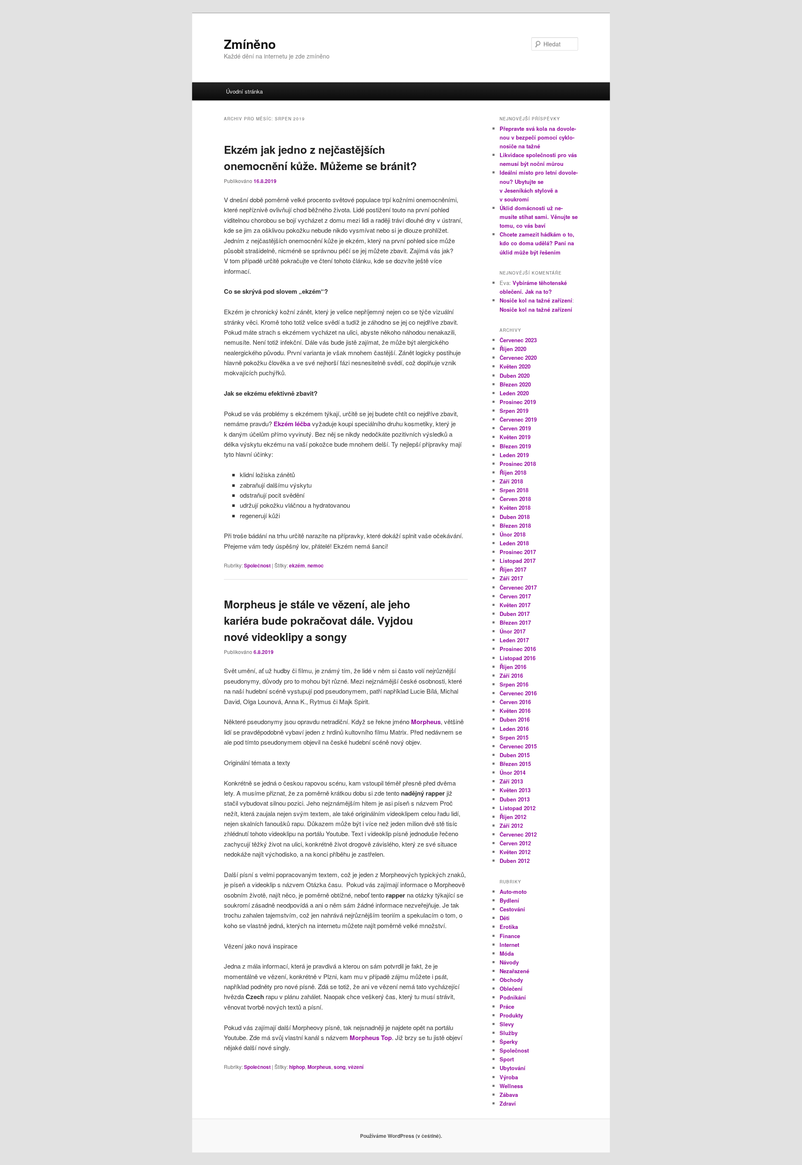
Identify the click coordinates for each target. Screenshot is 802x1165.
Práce (507, 1006)
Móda (507, 953)
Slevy (507, 1024)
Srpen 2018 (514, 490)
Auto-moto (513, 891)
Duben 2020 (515, 375)
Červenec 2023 (518, 340)
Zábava (509, 1095)
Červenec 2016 (518, 693)
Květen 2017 (515, 605)
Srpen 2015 (514, 737)
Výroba (509, 1077)
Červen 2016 (515, 702)
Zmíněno (250, 44)
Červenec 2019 (518, 419)
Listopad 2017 (518, 561)
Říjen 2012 (513, 817)
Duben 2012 (515, 861)
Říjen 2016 (513, 667)
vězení (355, 1067)
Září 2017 (511, 578)
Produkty (511, 1015)
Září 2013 (511, 781)
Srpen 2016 (514, 684)
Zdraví (508, 1103)
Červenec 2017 (518, 587)
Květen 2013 (515, 790)
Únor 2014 (512, 772)
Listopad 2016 (518, 658)
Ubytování (512, 1068)
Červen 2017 (515, 596)
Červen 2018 (515, 499)
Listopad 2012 (518, 808)
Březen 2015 (515, 764)
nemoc (315, 565)
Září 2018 (511, 481)
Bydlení (509, 900)
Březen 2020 (515, 384)
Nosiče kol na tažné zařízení (536, 300)
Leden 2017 (514, 640)
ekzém (297, 565)
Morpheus (319, 1067)
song (339, 1067)
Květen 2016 (515, 711)
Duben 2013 (515, 799)
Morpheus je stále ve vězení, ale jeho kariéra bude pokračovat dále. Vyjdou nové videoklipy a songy (318, 620)
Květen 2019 (515, 437)
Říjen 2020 (513, 349)
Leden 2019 (514, 455)
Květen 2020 (515, 366)
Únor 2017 (512, 631)
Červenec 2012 (518, 834)
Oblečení (511, 988)
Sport (507, 1059)
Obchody (511, 980)
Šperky (509, 1041)
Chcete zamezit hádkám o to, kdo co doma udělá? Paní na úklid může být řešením (537, 243)
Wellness (511, 1086)
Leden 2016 (514, 729)
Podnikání (513, 997)
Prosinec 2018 (518, 464)
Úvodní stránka (244, 91)
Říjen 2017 (513, 569)
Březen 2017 (515, 622)
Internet (509, 945)
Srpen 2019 (514, 411)
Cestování (512, 909)
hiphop (297, 1067)
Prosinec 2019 (518, 402)
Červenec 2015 (518, 746)
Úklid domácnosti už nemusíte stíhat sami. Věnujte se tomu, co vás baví (539, 216)
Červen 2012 (515, 843)
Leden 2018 (514, 543)
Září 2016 (511, 675)
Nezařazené (514, 971)
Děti (505, 918)
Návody (509, 962)
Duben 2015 (515, 755)
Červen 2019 (515, 428)
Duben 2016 (515, 719)
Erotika (509, 927)
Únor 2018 (512, 534)
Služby (509, 1033)
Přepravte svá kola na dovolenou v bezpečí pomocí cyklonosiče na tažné (538, 137)
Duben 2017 (515, 614)
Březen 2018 (515, 525)
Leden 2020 (514, 393)
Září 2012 (511, 825)
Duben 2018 (515, 517)
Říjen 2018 (513, 472)
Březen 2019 (515, 446)
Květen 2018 (515, 507)
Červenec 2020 (518, 357)
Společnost (257, 565)
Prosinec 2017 (518, 552)
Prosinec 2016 (518, 649)
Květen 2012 (515, 852)
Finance (510, 936)
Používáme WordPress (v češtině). (401, 1136)
